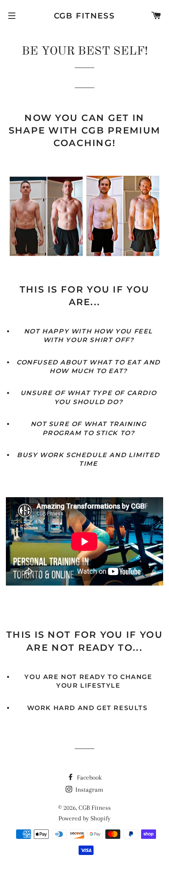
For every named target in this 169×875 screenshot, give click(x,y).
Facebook (88, 777)
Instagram (88, 789)
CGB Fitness (85, 15)
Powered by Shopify (84, 818)
